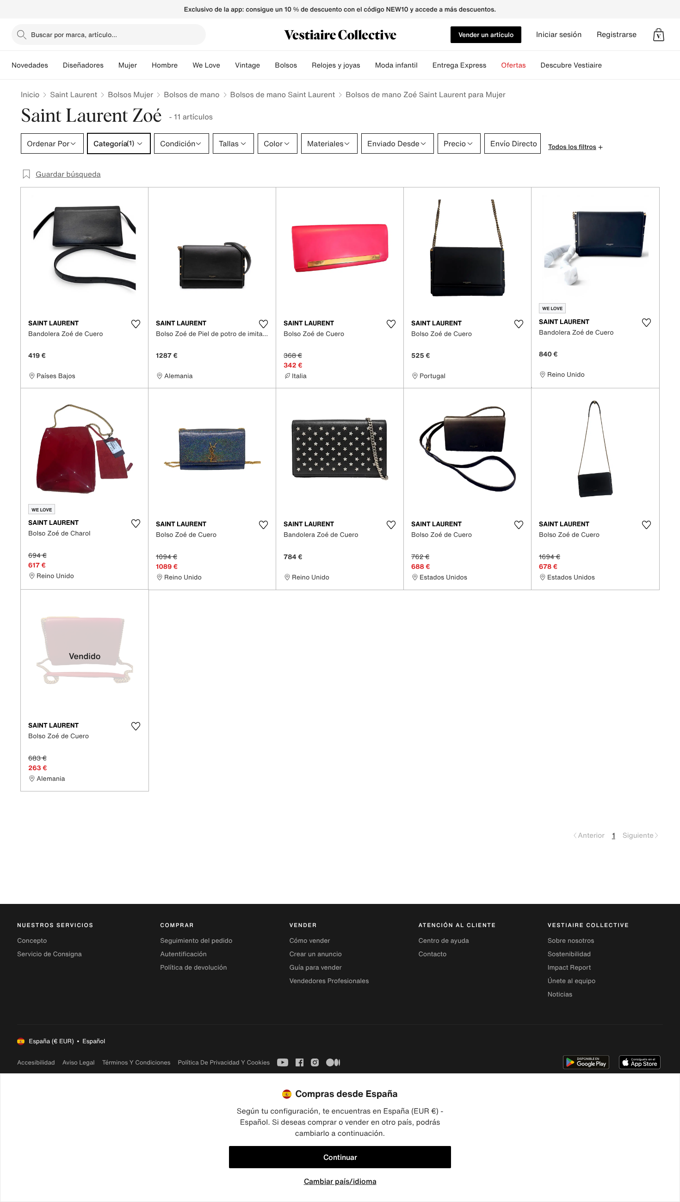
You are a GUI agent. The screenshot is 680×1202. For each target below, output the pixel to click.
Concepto (32, 941)
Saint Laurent (73, 94)
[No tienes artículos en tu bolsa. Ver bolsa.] (658, 34)
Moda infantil (396, 65)
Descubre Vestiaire (571, 65)
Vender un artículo (485, 34)
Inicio (30, 94)
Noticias (560, 994)
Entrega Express (460, 65)
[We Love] (227, 65)
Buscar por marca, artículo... (74, 34)
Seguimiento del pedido (196, 941)
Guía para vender (315, 967)
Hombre (165, 65)
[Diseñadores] (111, 65)
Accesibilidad (36, 1062)
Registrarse (617, 34)
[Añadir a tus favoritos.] (135, 324)
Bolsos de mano (191, 94)
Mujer (127, 65)
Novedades (30, 65)
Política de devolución (193, 967)
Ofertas (513, 65)
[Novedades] (55, 65)
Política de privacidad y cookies (224, 1062)
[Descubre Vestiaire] (609, 65)
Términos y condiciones (136, 1062)
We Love (206, 65)
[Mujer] (144, 65)
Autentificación (183, 954)
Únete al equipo (572, 981)
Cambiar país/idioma (340, 1181)
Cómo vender (309, 941)
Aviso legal (78, 1062)
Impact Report (569, 967)
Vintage (247, 65)
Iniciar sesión (559, 34)
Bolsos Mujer (130, 94)
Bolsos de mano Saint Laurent (282, 94)
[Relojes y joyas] (367, 65)
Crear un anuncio (315, 954)
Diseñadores (83, 65)
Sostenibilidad (569, 954)
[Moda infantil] (425, 65)
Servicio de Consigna (49, 954)
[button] (658, 34)
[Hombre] (185, 65)
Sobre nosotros (571, 941)
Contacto (433, 954)
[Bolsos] (304, 65)
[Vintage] (267, 65)
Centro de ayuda (444, 941)
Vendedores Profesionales (329, 981)
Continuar (340, 1157)
